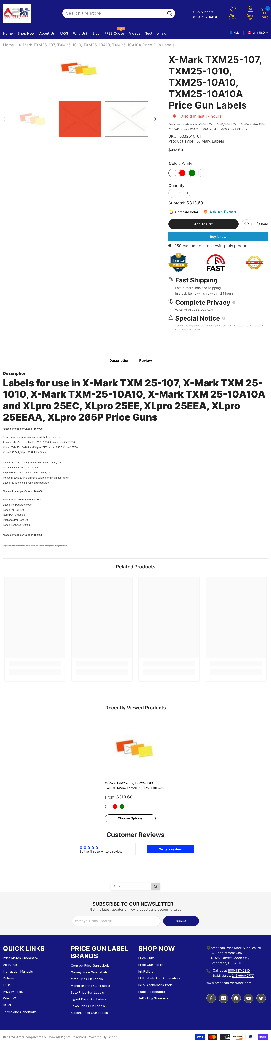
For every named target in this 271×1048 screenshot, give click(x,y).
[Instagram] (223, 998)
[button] (4, 119)
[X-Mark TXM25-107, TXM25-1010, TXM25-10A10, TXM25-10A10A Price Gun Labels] (135, 748)
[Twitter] (261, 998)
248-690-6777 (243, 975)
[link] (35, 663)
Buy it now (218, 237)
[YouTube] (248, 998)
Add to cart (203, 224)
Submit (181, 921)
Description (119, 360)
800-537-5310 (239, 970)
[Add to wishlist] (247, 224)
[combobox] (113, 13)
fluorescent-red (115, 806)
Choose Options (130, 818)
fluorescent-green (122, 806)
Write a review (170, 849)
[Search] (118, 13)
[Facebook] (211, 998)
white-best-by (129, 806)
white (108, 806)
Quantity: (176, 185)
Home (8, 45)
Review (145, 360)
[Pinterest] (236, 998)
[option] (80, 69)
